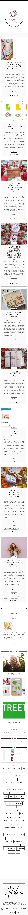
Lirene (14, 806)
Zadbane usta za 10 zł (14, 698)
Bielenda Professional (11, 779)
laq (14, 852)
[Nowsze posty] (2, 608)
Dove (11, 793)
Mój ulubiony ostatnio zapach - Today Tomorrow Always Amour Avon (14, 188)
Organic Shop (18, 824)
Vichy (5, 848)
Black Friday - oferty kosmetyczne (14, 433)
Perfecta (20, 827)
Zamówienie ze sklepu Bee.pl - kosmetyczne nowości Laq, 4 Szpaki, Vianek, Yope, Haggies (14, 252)
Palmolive (14, 827)
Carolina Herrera (11, 786)
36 (17, 600)
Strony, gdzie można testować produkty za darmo (14, 723)
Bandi (11, 772)
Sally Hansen (20, 834)
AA (4, 768)
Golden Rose (7, 800)
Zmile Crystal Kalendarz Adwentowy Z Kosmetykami (17, 753)
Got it (18, 912)
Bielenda (18, 775)
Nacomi (14, 817)
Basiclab (20, 772)
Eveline (6, 796)
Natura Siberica (8, 820)
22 (17, 532)
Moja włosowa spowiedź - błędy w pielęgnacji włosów (14, 564)
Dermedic (20, 789)
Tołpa (18, 845)
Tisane (13, 845)
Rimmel (13, 834)
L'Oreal (8, 803)
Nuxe (7, 824)
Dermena (6, 793)
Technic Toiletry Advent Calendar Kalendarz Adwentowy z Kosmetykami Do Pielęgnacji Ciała (17, 749)
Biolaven (6, 782)
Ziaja (10, 852)
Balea (6, 772)
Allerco (8, 768)
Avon (23, 768)
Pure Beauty (7, 834)
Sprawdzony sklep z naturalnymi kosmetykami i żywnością (14, 494)
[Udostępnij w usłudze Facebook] (12, 95)
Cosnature (7, 789)
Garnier (22, 796)
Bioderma (20, 779)
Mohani (9, 817)
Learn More (12, 912)
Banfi (15, 772)
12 (17, 283)
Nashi (19, 817)
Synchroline (9, 841)
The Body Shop (18, 841)
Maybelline (11, 810)
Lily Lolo (9, 806)
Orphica (7, 827)
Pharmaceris (9, 831)
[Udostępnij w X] (10, 95)
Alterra (13, 768)
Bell (14, 775)
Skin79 (15, 838)
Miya (18, 813)
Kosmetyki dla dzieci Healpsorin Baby (14, 374)
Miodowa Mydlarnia (9, 813)
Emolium (22, 793)
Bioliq (11, 782)
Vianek (23, 845)
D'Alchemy (14, 789)
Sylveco (20, 838)
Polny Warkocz (18, 831)
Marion (19, 806)
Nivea (23, 820)
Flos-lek (11, 796)
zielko (17, 852)
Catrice (20, 786)
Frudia (17, 796)
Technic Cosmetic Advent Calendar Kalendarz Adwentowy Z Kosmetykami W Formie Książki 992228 (17, 757)
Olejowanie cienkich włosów (14, 674)
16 (17, 95)
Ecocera (16, 793)
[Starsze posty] (26, 608)
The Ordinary (7, 845)
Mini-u (17, 810)
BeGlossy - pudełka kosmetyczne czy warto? (14, 314)
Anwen (19, 768)
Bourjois (16, 782)
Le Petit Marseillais (16, 803)
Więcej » (14, 91)
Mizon (22, 813)
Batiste (9, 775)
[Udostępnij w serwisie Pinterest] (14, 95)
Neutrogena (17, 820)
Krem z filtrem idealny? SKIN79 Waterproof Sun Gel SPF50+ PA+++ (14, 66)
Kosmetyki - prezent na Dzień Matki (14, 126)
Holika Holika (16, 800)
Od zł (17, 751)
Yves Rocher (20, 848)
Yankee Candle (12, 848)
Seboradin (9, 838)
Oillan (11, 824)
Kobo (22, 800)
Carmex (22, 782)
